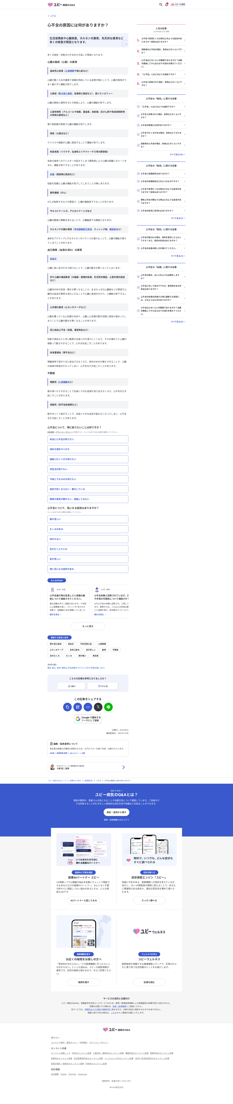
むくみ (69, 656)
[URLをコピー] (67, 707)
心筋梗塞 (69, 71)
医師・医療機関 (119, 1006)
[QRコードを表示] (77, 707)
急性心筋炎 (75, 650)
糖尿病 (112, 229)
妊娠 (52, 174)
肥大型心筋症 (65, 93)
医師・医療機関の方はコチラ (116, 820)
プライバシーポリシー (64, 432)
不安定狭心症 (86, 644)
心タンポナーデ (56, 650)
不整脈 (115, 650)
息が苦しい (91, 650)
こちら (114, 1012)
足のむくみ (55, 656)
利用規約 (50, 432)
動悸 (104, 650)
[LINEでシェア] (108, 707)
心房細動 (63, 382)
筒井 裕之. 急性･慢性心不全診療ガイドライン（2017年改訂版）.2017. (76, 668)
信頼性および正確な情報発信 (97, 1009)
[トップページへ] (116, 1032)
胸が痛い (82, 656)
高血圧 (53, 258)
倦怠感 (96, 656)
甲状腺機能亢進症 (83, 229)
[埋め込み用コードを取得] (88, 707)
